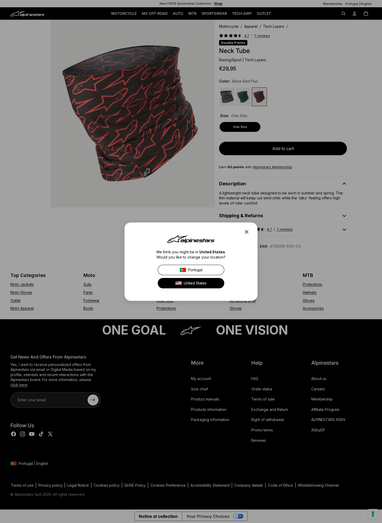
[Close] (248, 232)
